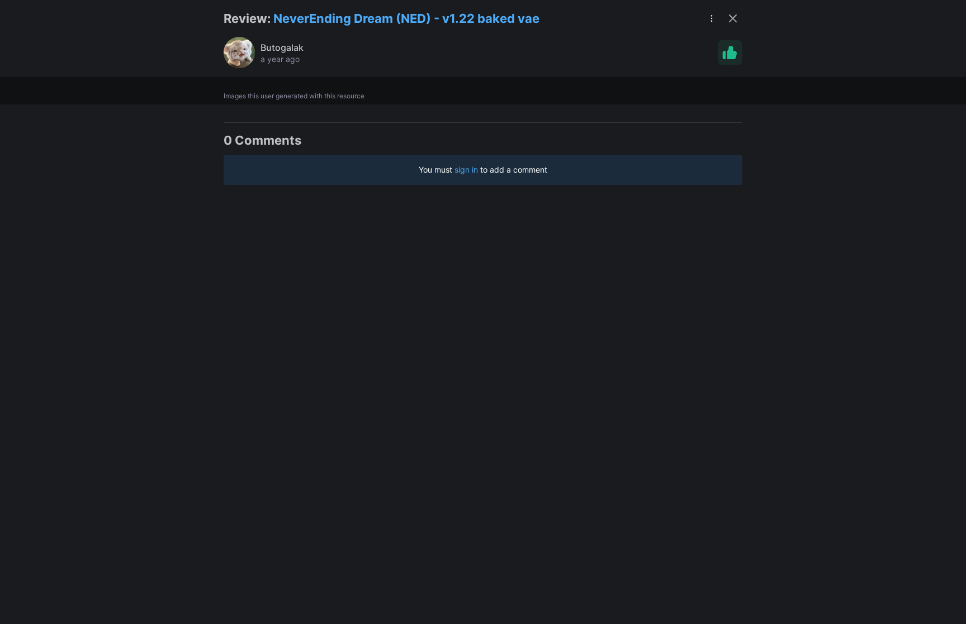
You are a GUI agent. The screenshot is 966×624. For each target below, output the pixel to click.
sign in (466, 169)
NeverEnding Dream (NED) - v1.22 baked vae (406, 18)
